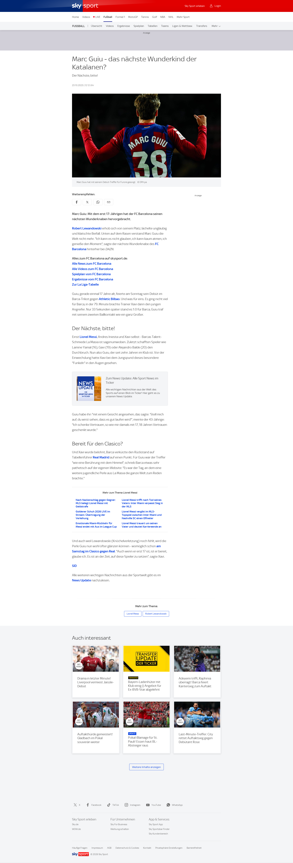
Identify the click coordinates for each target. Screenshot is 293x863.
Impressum (97, 848)
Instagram (135, 805)
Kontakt (147, 848)
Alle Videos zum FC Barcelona (92, 269)
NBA (162, 16)
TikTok (115, 805)
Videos (86, 16)
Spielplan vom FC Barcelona (91, 274)
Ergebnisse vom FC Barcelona (92, 279)
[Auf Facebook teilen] (76, 202)
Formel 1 (120, 16)
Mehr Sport (183, 16)
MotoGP (133, 16)
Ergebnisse (123, 25)
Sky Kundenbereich (158, 833)
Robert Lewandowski (86, 228)
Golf (154, 16)
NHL (171, 16)
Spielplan (139, 25)
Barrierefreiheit (194, 848)
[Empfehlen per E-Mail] (108, 202)
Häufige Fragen (79, 848)
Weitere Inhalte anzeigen (146, 767)
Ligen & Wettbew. (182, 25)
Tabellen (152, 25)
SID (74, 566)
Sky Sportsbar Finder (159, 829)
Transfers (201, 25)
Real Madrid (101, 457)
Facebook (96, 805)
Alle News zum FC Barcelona (91, 263)
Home (75, 16)
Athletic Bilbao (109, 299)
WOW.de (76, 829)
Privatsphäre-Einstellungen (169, 848)
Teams (165, 25)
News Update (81, 580)
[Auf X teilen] (87, 202)
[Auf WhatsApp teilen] (98, 202)
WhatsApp (177, 805)
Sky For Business (118, 824)
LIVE (97, 16)
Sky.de (75, 824)
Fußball (107, 16)
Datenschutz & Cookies (127, 848)
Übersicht (96, 25)
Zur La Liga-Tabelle (85, 284)
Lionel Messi (88, 337)
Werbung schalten (119, 829)
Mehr (215, 25)
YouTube (156, 805)
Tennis (145, 16)
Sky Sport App (156, 824)
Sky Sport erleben (195, 5)
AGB (109, 848)
